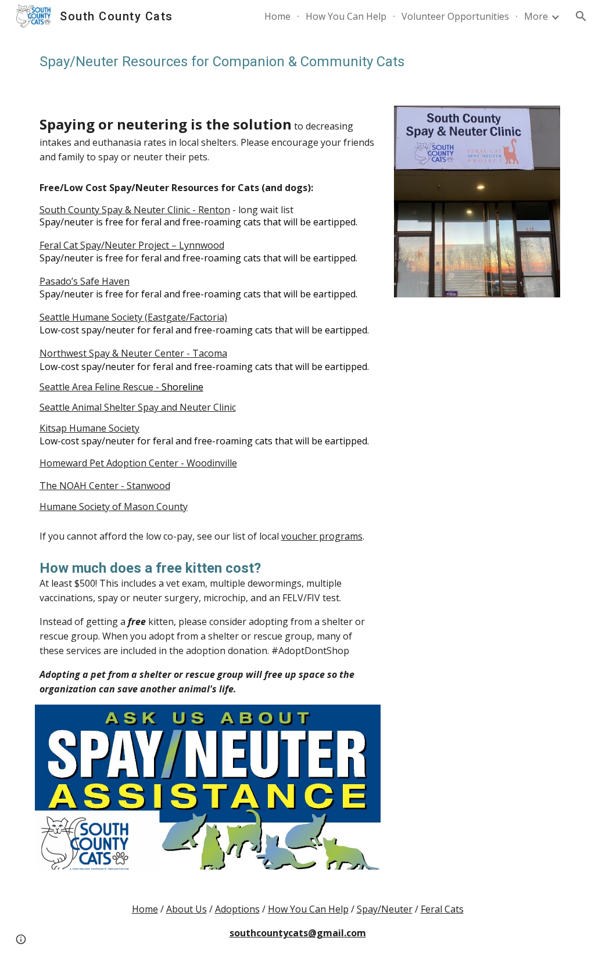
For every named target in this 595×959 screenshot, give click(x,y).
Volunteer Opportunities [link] (455, 16)
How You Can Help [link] (346, 16)
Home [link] (277, 16)
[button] (581, 16)
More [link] (536, 16)
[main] (298, 61)
